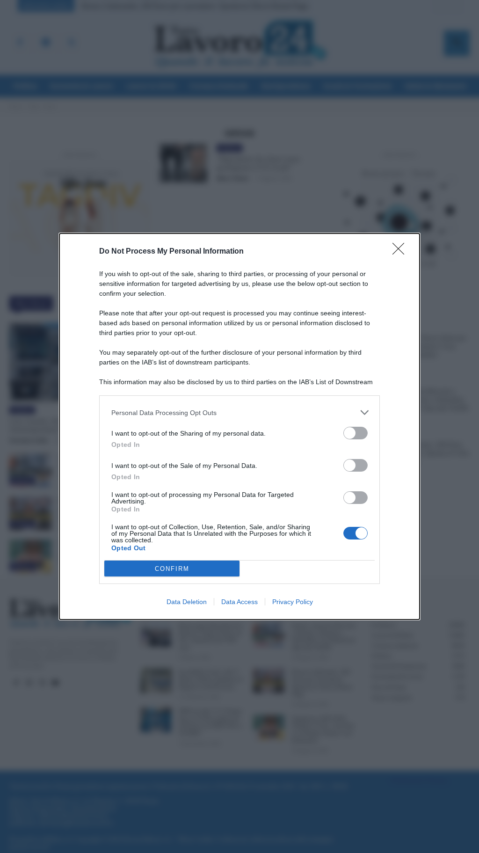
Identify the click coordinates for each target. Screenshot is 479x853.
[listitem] (239, 412)
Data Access (239, 601)
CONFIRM (172, 568)
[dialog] (239, 426)
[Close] (401, 252)
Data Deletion (187, 601)
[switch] (355, 433)
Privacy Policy (292, 601)
